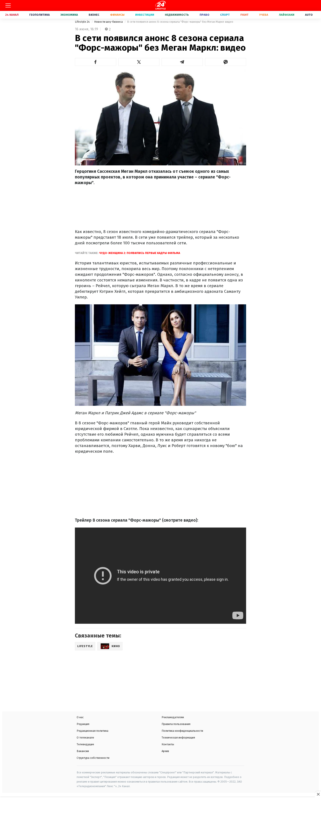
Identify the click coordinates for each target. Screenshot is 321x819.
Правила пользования (176, 724)
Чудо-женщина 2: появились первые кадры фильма (139, 253)
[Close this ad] (318, 794)
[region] (160, 808)
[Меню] (8, 5)
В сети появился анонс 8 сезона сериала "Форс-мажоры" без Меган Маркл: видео (180, 21)
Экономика (69, 14)
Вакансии (83, 751)
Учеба (263, 14)
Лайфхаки (286, 14)
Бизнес (94, 14)
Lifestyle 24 (82, 21)
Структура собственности (93, 757)
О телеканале (85, 737)
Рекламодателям (173, 717)
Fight (244, 14)
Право (204, 14)
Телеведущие (85, 744)
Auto (309, 14)
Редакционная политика (92, 730)
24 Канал (12, 14)
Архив (165, 751)
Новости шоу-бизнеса (108, 21)
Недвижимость (177, 14)
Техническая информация (178, 737)
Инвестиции (144, 14)
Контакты (168, 744)
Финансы (117, 14)
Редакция (83, 724)
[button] (95, 62)
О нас (80, 717)
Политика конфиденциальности (182, 730)
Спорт (225, 14)
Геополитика (39, 14)
